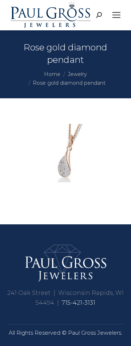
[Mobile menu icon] (116, 15)
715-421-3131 (78, 302)
